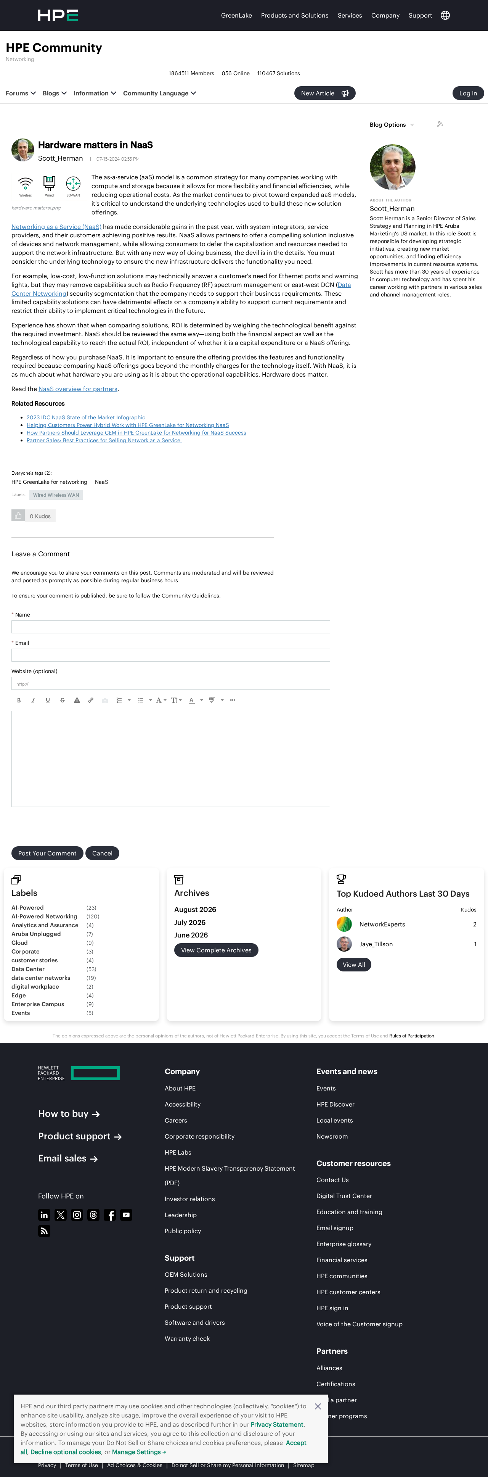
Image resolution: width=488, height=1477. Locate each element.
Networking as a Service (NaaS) (56, 226)
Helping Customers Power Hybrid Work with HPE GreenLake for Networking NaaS (128, 425)
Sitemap (304, 1465)
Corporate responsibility (199, 1136)
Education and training (349, 1212)
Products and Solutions (295, 15)
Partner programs (341, 1416)
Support (420, 15)
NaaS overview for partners (78, 389)
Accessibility (183, 1104)
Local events (334, 1120)
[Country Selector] (445, 15)
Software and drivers (195, 1322)
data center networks (40, 978)
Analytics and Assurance (45, 925)
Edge (18, 995)
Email (20, 642)
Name (20, 614)
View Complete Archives (216, 950)
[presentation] (19, 700)
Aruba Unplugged (36, 934)
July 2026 (190, 922)
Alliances (329, 1368)
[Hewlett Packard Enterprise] (87, 1073)
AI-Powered (27, 907)
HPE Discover (335, 1104)
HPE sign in (332, 1308)
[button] (318, 1406)
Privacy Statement (277, 1424)
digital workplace (35, 986)
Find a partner (336, 1400)
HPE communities (342, 1276)
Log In (468, 93)
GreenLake (236, 15)
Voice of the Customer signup (359, 1324)
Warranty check (187, 1338)
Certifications (335, 1384)
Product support (74, 1136)
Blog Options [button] (388, 124)
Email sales (62, 1158)
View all (354, 964)
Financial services (342, 1260)
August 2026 (195, 909)
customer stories (34, 960)
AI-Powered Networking (44, 916)
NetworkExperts (382, 924)
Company (385, 15)
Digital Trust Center (344, 1196)
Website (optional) (34, 671)
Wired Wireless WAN (56, 495)
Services (350, 15)
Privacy (47, 1465)
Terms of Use (81, 1465)
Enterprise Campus (37, 1004)
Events (20, 1013)
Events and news (346, 1071)
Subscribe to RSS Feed (441, 125)
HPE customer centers (348, 1292)
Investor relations (190, 1199)
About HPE (180, 1088)
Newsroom (332, 1136)
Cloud (19, 942)
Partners (332, 1351)
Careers (176, 1120)
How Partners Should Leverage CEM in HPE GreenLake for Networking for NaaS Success (136, 432)
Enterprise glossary (343, 1244)
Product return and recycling (206, 1290)
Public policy (183, 1231)
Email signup (334, 1228)
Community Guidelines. (191, 595)
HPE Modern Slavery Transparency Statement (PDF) (230, 1176)
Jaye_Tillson (376, 944)
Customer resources (353, 1163)
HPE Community (54, 47)
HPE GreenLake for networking (49, 481)
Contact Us (332, 1180)
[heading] (33, 473)
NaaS (101, 481)
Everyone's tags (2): (31, 473)
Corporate (25, 951)
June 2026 (191, 935)
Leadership (181, 1215)
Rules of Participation (411, 1036)
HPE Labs (178, 1152)
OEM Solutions (186, 1274)
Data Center (28, 969)
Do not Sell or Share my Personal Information (228, 1465)
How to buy (63, 1113)
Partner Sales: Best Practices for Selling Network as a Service (104, 440)
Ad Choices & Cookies (134, 1465)
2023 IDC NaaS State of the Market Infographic (86, 417)
